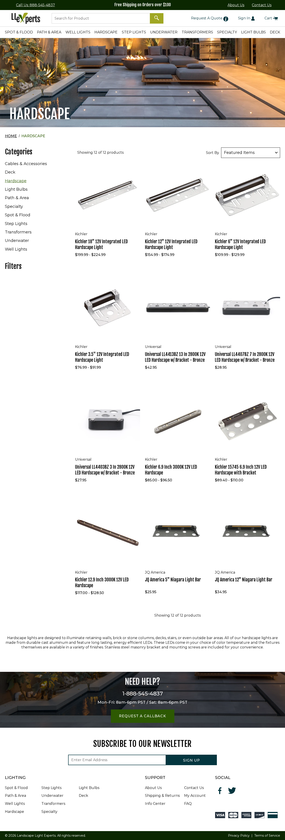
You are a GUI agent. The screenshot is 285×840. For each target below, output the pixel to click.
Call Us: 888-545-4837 (35, 5)
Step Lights (16, 223)
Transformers (18, 232)
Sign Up (191, 760)
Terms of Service (267, 836)
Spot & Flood (17, 215)
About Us (236, 5)
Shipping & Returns (162, 795)
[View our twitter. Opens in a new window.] (232, 791)
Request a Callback (142, 716)
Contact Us (261, 5)
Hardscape (15, 180)
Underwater (17, 240)
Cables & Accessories (26, 163)
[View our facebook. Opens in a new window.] (220, 791)
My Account (195, 795)
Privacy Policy (239, 836)
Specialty (14, 206)
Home (11, 136)
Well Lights (16, 249)
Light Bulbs (16, 189)
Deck (10, 172)
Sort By (212, 153)
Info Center (155, 803)
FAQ (188, 803)
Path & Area (17, 197)
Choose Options (108, 222)
